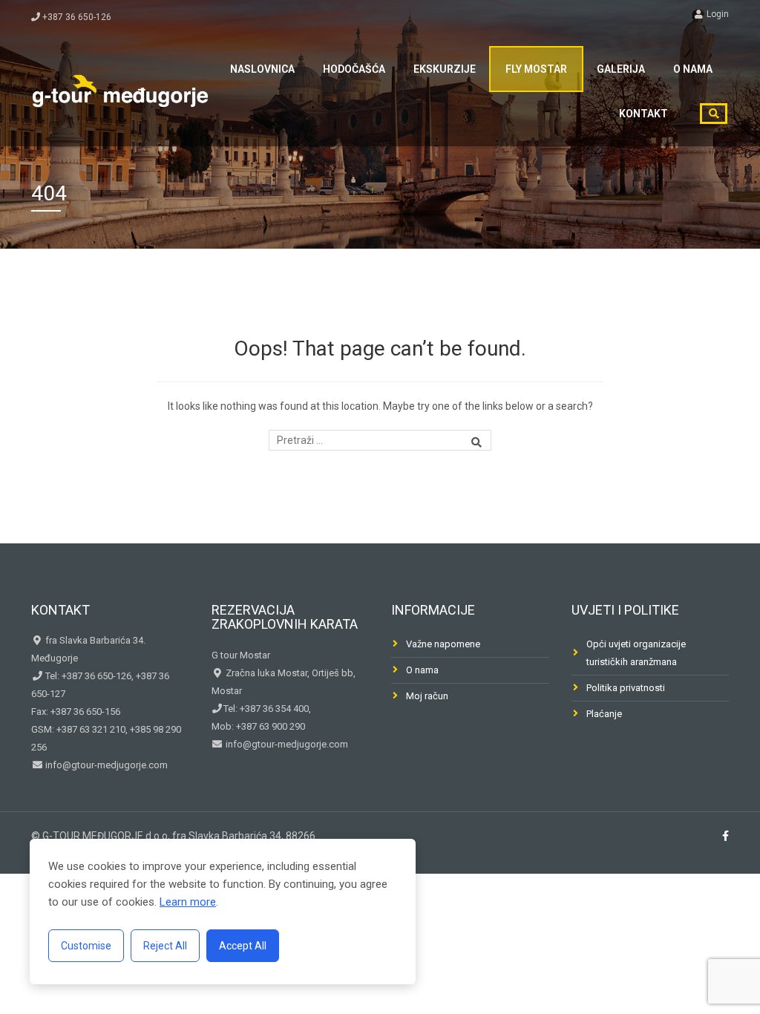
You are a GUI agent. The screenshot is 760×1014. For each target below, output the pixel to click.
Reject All (165, 946)
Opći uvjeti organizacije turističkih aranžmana (636, 652)
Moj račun (427, 695)
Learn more (188, 902)
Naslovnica (262, 69)
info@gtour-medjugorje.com (105, 765)
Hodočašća (354, 69)
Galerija (621, 69)
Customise (86, 946)
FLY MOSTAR (536, 69)
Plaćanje (604, 713)
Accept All (242, 946)
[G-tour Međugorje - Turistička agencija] (120, 89)
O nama (692, 69)
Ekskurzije (444, 69)
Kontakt (643, 114)
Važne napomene (443, 644)
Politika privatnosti (625, 687)
